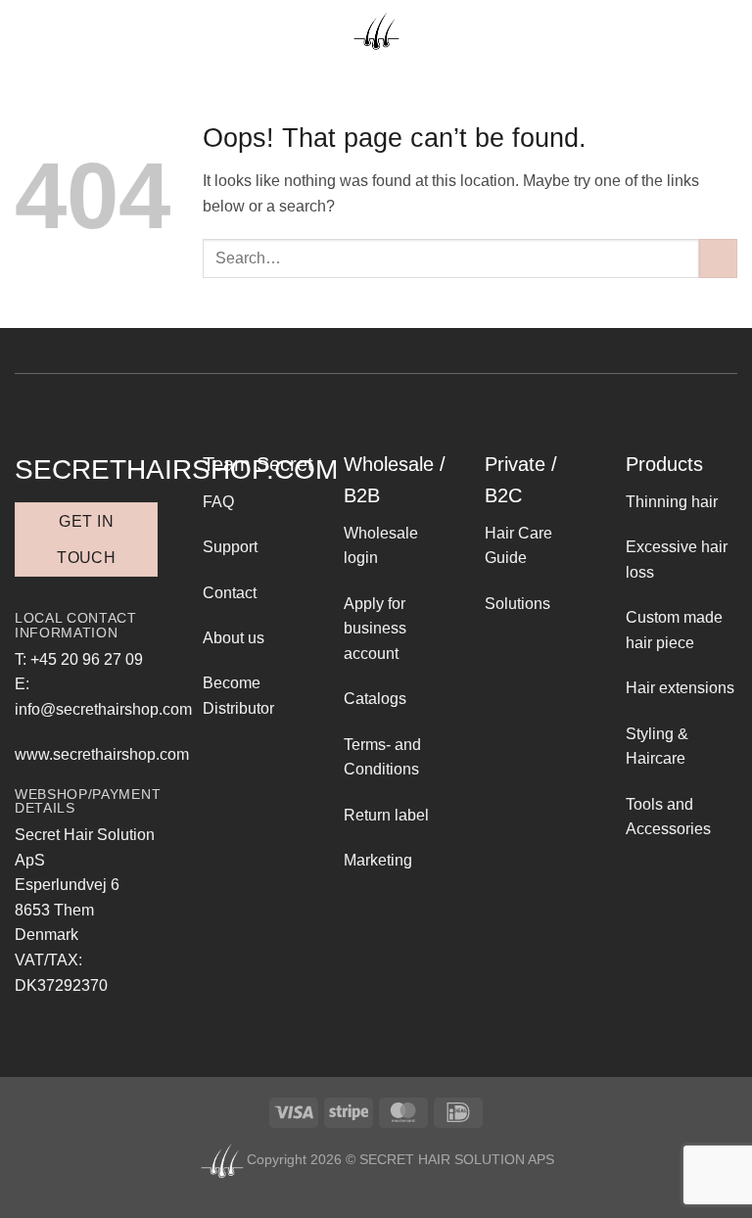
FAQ (218, 501)
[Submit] (718, 258)
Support (230, 547)
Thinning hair (672, 501)
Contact (230, 593)
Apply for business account (375, 628)
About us (233, 638)
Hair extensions (680, 687)
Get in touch (86, 539)
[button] (26, 31)
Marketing (378, 860)
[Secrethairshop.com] (376, 31)
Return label (386, 815)
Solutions (517, 603)
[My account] (720, 31)
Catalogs (375, 698)
